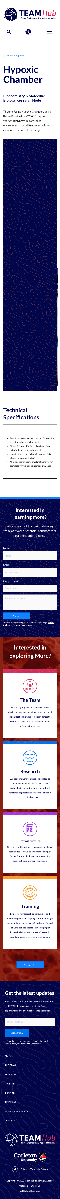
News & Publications (17, 1111)
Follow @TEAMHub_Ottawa (34, 1169)
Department (10, 581)
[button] (9, 32)
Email (6, 564)
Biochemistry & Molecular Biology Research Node (24, 98)
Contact (10, 1120)
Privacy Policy (11, 1044)
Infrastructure (30, 841)
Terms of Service (20, 625)
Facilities (10, 1083)
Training (30, 906)
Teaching (10, 1102)
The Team (30, 700)
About (9, 1056)
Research (30, 771)
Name (6, 547)
